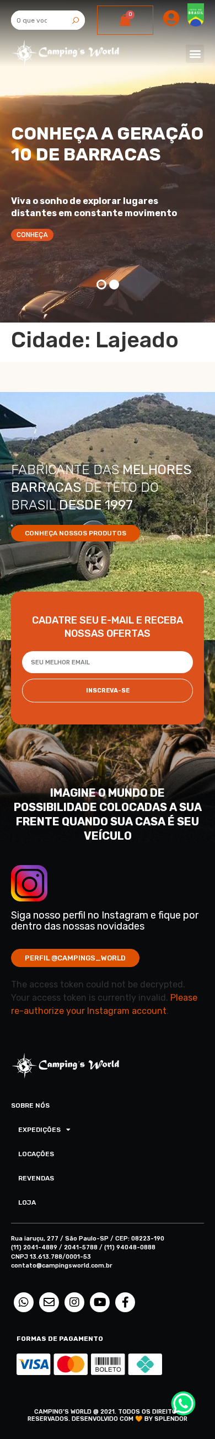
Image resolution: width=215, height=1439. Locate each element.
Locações (36, 1154)
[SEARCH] (75, 20)
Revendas (36, 1178)
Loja (27, 1202)
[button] (195, 54)
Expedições (39, 1130)
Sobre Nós (30, 1105)
